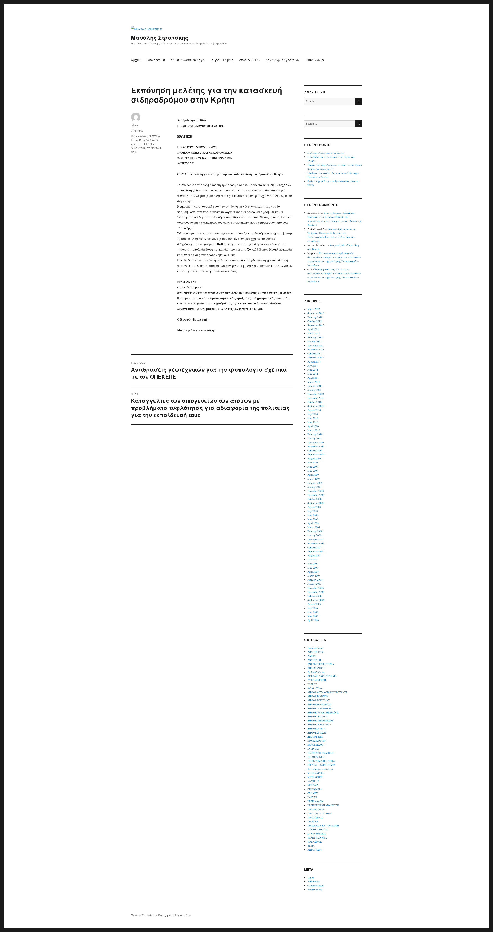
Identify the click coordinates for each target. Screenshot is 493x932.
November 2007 (315, 543)
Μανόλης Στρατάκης (159, 37)
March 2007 (313, 575)
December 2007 (315, 539)
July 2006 (312, 608)
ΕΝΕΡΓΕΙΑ (313, 748)
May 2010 (312, 422)
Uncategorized (139, 136)
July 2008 (312, 511)
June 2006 (312, 612)
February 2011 (315, 386)
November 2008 (315, 495)
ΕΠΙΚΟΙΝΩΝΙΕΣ (316, 757)
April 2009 (313, 474)
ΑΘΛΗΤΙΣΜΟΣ (315, 652)
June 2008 (312, 515)
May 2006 (312, 616)
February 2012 (315, 337)
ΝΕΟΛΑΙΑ (312, 785)
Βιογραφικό (156, 60)
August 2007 (314, 555)
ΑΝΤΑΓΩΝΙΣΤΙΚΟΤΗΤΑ (320, 664)
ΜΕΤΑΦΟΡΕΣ (146, 144)
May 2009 (312, 470)
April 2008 (313, 523)
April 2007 (313, 571)
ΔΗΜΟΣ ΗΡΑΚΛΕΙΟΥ (319, 704)
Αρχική (136, 60)
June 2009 (312, 466)
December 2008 (315, 491)
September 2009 (315, 454)
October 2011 (314, 353)
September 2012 (315, 325)
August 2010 (314, 410)
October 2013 (314, 321)
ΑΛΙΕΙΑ (311, 656)
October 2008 (314, 499)
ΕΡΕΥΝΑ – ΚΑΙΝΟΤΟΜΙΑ (321, 765)
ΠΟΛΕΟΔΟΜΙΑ (315, 809)
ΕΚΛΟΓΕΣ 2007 (315, 744)
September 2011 (315, 357)
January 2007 (314, 583)
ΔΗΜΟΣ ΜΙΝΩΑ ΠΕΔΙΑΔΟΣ (323, 712)
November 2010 (315, 398)
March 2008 (313, 527)
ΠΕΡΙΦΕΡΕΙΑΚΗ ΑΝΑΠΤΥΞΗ (323, 805)
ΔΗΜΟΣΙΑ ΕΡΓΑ (316, 728)
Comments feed (315, 885)
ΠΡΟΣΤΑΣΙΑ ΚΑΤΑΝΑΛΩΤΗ (323, 825)
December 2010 (315, 394)
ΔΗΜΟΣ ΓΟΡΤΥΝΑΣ (318, 700)
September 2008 (315, 503)
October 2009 (314, 450)
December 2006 (315, 587)
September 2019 (315, 313)
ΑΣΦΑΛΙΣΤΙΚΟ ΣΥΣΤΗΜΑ (322, 676)
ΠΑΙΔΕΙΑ (312, 797)
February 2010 (315, 434)
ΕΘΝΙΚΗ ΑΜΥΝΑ (316, 740)
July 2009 (312, 462)
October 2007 (314, 547)
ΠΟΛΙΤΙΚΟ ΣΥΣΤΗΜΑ (319, 813)
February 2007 (315, 579)
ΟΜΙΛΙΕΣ (312, 793)
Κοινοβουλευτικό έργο (187, 60)
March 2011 (313, 381)
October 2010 (314, 402)
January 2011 (314, 390)
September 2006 (315, 600)
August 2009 (314, 458)
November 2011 (315, 349)
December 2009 (315, 442)
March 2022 (313, 309)
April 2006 (313, 620)
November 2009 (315, 446)
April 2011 (313, 377)
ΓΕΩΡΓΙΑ (312, 684)
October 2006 (314, 596)
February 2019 (315, 317)
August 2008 (314, 507)
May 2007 (312, 567)
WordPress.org (314, 889)
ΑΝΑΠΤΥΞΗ (314, 660)
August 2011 (314, 361)
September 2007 (315, 551)
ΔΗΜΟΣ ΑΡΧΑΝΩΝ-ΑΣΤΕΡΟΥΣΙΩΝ (327, 692)
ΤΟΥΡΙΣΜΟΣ (314, 841)
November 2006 (315, 592)
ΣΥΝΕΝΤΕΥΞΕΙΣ (316, 833)
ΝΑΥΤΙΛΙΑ (313, 781)
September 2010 (315, 406)
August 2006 (314, 604)
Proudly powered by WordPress (174, 915)
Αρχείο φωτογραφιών (282, 60)
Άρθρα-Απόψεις (222, 60)
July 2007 (312, 559)
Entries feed (313, 881)
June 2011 (312, 369)
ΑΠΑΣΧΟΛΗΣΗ (315, 668)
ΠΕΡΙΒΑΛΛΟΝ (315, 801)
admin (134, 125)
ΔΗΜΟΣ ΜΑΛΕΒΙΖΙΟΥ (320, 708)
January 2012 (314, 341)
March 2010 (313, 430)
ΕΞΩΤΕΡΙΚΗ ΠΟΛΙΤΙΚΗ (320, 752)
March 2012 (313, 333)
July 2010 (312, 414)
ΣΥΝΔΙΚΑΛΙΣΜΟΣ (317, 829)
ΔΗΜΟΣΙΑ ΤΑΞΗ (316, 732)
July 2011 (312, 365)
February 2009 (315, 482)
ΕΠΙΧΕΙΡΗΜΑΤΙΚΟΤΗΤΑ (321, 761)
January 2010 (314, 438)
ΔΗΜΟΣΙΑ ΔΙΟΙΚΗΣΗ (319, 724)
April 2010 (313, 426)
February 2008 (315, 531)
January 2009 (314, 487)
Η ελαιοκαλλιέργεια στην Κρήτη (325, 152)
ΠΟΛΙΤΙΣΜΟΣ (315, 817)
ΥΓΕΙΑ (310, 845)
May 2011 (312, 373)
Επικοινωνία (314, 60)
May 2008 (312, 519)
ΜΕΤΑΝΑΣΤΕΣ (315, 773)
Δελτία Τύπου (249, 60)
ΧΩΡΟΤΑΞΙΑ (314, 849)
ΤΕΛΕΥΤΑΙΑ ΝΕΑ (317, 837)
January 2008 (314, 535)
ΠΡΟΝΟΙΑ (312, 821)
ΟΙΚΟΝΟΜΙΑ (138, 148)
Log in (310, 877)
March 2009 (313, 478)
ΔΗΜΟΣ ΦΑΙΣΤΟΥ (317, 716)
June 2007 (312, 563)
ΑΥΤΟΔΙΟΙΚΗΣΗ (316, 680)
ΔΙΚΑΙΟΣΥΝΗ (315, 736)
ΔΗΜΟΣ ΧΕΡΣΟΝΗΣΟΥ (320, 720)
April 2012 (313, 329)
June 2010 (312, 418)
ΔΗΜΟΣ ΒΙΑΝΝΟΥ (317, 696)
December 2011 (315, 345)
